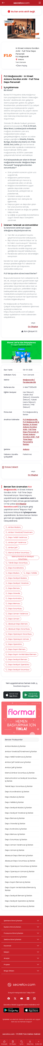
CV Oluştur (21, 503)
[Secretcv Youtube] (21, 999)
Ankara (26, 449)
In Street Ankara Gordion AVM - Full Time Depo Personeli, (30, 428)
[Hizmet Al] (21, 352)
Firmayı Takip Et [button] (11, 467)
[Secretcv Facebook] (9, 999)
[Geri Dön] (3, 3)
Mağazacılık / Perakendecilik (29, 381)
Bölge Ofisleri (9, 971)
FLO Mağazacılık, (30, 419)
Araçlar (7, 958)
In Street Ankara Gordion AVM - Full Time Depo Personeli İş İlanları (31, 438)
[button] (33, 326)
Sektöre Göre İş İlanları (12, 939)
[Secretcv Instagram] (34, 999)
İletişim (6, 952)
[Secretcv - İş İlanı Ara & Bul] (11, 1010)
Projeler (7, 964)
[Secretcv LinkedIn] (28, 999)
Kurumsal (7, 946)
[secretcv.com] (21, 985)
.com (21, 3)
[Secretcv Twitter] (15, 999)
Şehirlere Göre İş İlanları (13, 921)
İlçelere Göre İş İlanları (12, 927)
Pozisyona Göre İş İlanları (13, 933)
